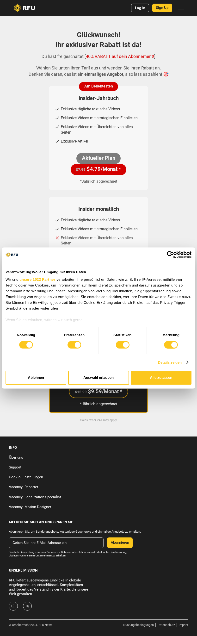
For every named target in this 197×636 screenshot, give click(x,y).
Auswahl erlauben (98, 378)
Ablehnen (36, 378)
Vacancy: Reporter (23, 487)
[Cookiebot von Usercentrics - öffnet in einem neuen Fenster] (170, 254)
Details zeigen (170, 362)
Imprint (183, 625)
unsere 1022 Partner (37, 280)
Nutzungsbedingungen (138, 625)
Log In (140, 8)
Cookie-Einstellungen (26, 477)
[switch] (74, 345)
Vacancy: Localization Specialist (35, 497)
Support (15, 467)
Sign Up (162, 8)
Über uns (16, 457)
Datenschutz (166, 625)
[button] (179, 8)
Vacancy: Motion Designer (30, 507)
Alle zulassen (161, 378)
